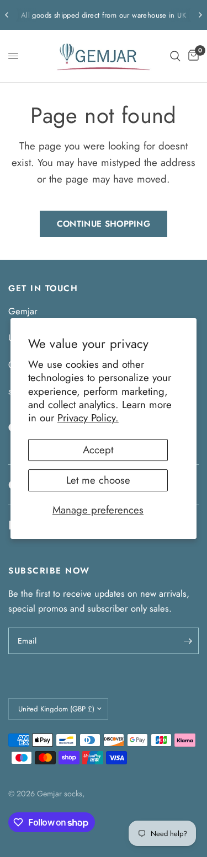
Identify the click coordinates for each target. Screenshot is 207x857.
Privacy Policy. (88, 417)
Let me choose (98, 480)
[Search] (175, 56)
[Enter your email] (188, 641)
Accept (98, 449)
